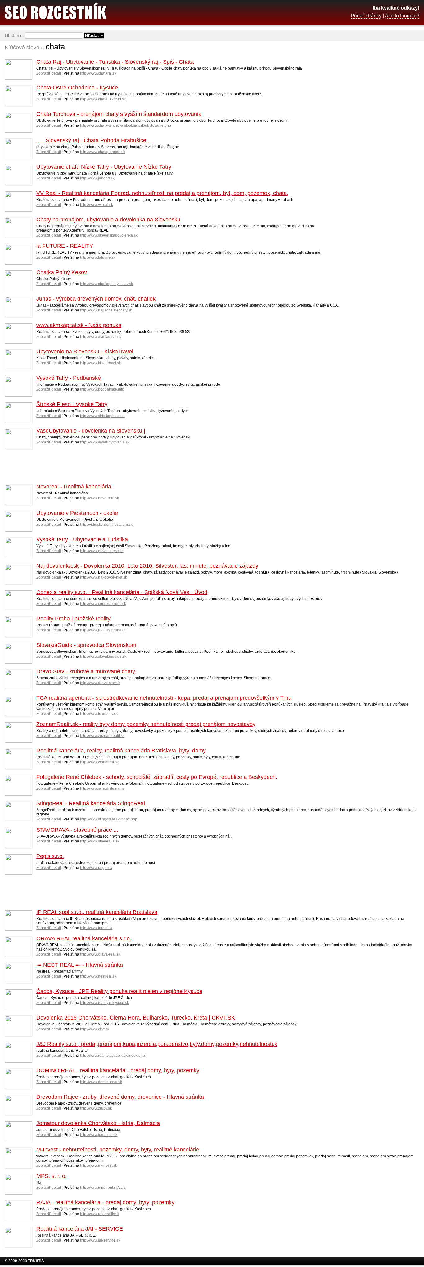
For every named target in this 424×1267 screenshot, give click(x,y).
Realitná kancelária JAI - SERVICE (79, 1229)
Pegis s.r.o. (50, 856)
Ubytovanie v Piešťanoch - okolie (77, 513)
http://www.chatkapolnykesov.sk (106, 284)
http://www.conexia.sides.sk (103, 604)
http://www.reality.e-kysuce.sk (104, 1003)
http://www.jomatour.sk (98, 1135)
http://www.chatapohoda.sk (102, 152)
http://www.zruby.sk (96, 1108)
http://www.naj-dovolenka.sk (103, 577)
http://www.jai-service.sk (100, 1240)
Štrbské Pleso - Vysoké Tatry (71, 404)
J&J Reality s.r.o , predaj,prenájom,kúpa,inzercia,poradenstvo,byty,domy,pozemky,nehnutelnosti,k (156, 1044)
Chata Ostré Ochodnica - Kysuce (77, 87)
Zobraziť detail (48, 73)
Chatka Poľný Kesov (61, 272)
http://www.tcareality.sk (99, 713)
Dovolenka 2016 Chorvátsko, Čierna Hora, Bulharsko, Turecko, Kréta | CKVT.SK (135, 1018)
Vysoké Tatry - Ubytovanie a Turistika (82, 539)
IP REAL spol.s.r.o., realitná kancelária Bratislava (96, 912)
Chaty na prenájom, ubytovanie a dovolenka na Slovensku (108, 219)
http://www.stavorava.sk (99, 841)
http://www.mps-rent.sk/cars (103, 1187)
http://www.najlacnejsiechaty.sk (106, 310)
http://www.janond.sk (97, 178)
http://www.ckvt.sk (94, 1029)
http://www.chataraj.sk (98, 73)
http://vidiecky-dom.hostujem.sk (106, 524)
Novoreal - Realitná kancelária (73, 487)
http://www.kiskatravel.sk (100, 363)
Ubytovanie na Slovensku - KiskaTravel (84, 351)
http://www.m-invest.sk (98, 1165)
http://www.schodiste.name (102, 788)
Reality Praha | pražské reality (73, 618)
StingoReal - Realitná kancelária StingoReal (90, 803)
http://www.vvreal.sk (96, 204)
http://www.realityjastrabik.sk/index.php (112, 1055)
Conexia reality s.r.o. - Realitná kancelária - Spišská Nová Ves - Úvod (121, 592)
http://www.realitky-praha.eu (103, 630)
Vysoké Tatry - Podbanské (68, 378)
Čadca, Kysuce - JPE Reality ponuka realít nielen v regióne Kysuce (119, 991)
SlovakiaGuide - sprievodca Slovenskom (86, 645)
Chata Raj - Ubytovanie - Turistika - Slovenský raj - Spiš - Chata (115, 62)
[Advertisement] (369, 141)
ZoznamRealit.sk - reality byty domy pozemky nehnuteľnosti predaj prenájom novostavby (145, 724)
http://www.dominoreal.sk (101, 1082)
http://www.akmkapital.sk (100, 336)
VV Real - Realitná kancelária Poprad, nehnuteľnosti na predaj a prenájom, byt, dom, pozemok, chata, (162, 193)
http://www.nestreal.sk (98, 976)
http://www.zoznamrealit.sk (102, 735)
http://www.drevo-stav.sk (100, 683)
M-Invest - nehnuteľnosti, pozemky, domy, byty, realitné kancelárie (117, 1150)
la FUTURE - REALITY (64, 246)
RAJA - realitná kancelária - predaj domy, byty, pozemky (105, 1202)
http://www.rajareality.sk (99, 1214)
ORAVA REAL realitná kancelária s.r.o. (83, 938)
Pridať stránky (366, 15)
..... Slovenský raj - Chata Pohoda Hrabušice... (93, 140)
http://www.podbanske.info (102, 389)
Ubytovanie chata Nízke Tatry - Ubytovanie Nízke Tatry (103, 167)
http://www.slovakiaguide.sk (103, 656)
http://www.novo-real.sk (99, 498)
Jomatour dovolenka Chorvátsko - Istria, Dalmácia (98, 1123)
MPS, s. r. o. (51, 1176)
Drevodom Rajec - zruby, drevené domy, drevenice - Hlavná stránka (120, 1097)
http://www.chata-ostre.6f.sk (103, 99)
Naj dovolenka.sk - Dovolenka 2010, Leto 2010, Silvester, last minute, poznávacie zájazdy (147, 566)
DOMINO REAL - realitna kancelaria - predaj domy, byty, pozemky (117, 1070)
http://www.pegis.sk (96, 867)
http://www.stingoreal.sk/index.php (108, 819)
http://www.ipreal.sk (96, 928)
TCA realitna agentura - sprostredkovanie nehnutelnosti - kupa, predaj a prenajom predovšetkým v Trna (163, 698)
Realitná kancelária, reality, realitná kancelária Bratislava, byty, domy (121, 750)
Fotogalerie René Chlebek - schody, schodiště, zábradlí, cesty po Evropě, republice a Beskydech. (156, 777)
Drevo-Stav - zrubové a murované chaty (85, 671)
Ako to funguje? (402, 15)
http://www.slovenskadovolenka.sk (109, 235)
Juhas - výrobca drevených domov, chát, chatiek (96, 299)
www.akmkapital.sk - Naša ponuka (78, 325)
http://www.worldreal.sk (99, 762)
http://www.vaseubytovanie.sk (104, 442)
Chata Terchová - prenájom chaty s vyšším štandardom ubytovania (118, 114)
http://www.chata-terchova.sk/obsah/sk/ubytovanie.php (125, 125)
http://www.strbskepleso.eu (102, 416)
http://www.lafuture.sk (97, 257)
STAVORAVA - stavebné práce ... (77, 830)
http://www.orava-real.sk (100, 954)
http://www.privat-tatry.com (102, 551)
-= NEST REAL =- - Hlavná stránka (79, 965)
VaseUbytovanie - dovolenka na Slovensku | (90, 431)
